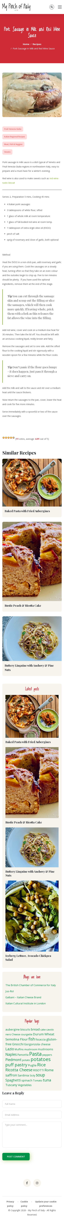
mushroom (30, 1049)
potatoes (41, 1059)
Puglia (32, 1065)
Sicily (32, 1075)
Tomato (37, 1080)
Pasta (35, 1053)
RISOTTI (38, 1070)
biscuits (25, 1029)
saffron (11, 1075)
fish (31, 1039)
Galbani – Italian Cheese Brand (23, 997)
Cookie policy (24, 1203)
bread (35, 1029)
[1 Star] (3, 437)
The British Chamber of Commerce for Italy (30, 985)
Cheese (16, 1034)
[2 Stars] (6, 437)
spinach (26, 1080)
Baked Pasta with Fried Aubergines (27, 511)
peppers (47, 1055)
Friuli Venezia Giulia (12, 129)
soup (40, 1075)
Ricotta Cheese (18, 1070)
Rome (49, 1070)
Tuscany (11, 1085)
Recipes (37, 44)
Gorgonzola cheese (37, 1044)
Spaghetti (13, 1080)
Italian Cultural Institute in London (25, 1003)
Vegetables (25, 1085)
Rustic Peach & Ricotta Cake (23, 605)
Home (26, 44)
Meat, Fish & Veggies (13, 144)
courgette (26, 1034)
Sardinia (23, 1075)
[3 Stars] (8, 437)
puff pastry (16, 1065)
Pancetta (23, 1055)
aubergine (12, 1029)
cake (43, 1029)
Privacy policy (10, 1203)
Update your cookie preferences (45, 1203)
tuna (47, 1080)
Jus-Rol (9, 991)
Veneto (7, 152)
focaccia (41, 1039)
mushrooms (45, 1049)
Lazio (9, 1048)
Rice (41, 1065)
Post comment (16, 1156)
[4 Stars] (11, 437)
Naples (11, 1054)
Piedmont (13, 1059)
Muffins (19, 1049)
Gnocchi (17, 1044)
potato (26, 1060)
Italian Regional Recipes (14, 136)
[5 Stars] (13, 437)
